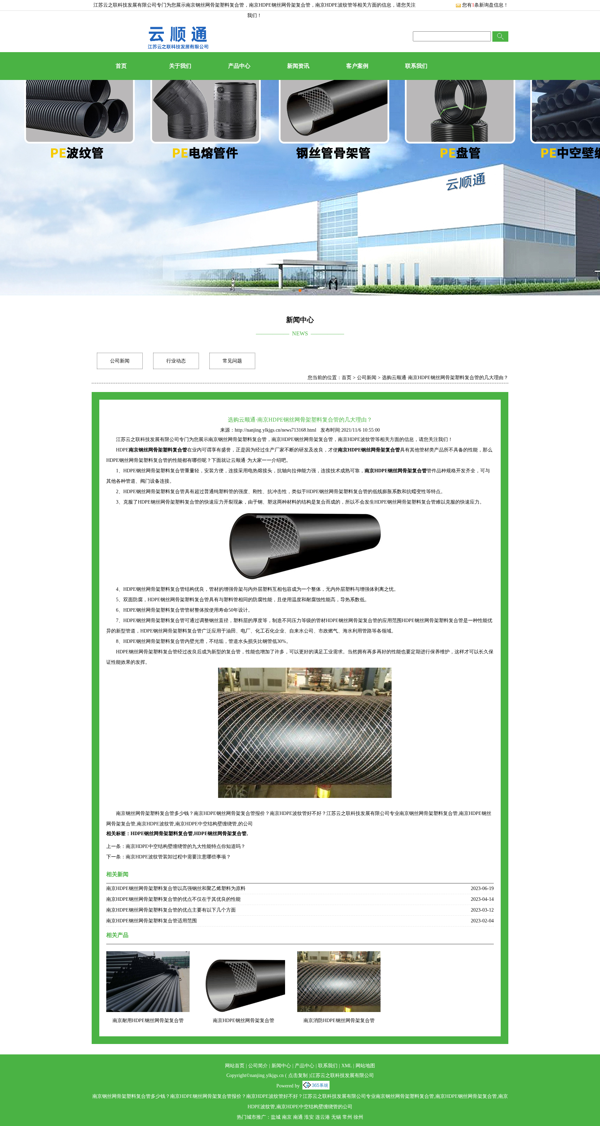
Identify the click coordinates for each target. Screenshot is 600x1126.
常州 (347, 1117)
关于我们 (180, 66)
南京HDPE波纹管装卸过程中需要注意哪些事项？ (178, 856)
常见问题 (232, 361)
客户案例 (357, 66)
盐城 (276, 1117)
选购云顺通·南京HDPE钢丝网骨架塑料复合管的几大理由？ (445, 377)
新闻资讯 (298, 66)
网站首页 (234, 1065)
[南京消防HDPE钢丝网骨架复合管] (339, 955)
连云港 (322, 1117)
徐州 (358, 1117)
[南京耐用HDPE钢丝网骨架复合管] (148, 955)
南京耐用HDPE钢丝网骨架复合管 (148, 1020)
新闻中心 (281, 1065)
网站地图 (365, 1065)
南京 (287, 1117)
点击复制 (298, 1075)
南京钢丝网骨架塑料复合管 (215, 5)
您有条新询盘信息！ (485, 5)
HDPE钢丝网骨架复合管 (220, 833)
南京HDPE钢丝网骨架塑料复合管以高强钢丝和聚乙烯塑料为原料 (175, 888)
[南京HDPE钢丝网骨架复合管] (243, 955)
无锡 (336, 1117)
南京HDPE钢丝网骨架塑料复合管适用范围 (151, 920)
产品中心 (239, 66)
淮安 (309, 1117)
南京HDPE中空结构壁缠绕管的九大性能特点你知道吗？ (185, 846)
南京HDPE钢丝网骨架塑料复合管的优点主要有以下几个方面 (171, 910)
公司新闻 (120, 361)
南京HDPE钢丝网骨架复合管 (243, 1020)
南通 (298, 1117)
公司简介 (258, 1065)
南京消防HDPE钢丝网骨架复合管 (339, 1020)
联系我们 (416, 66)
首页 (121, 66)
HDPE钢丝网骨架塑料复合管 (162, 833)
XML (346, 1065)
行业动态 (176, 361)
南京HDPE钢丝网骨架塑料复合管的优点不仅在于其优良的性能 (173, 899)
